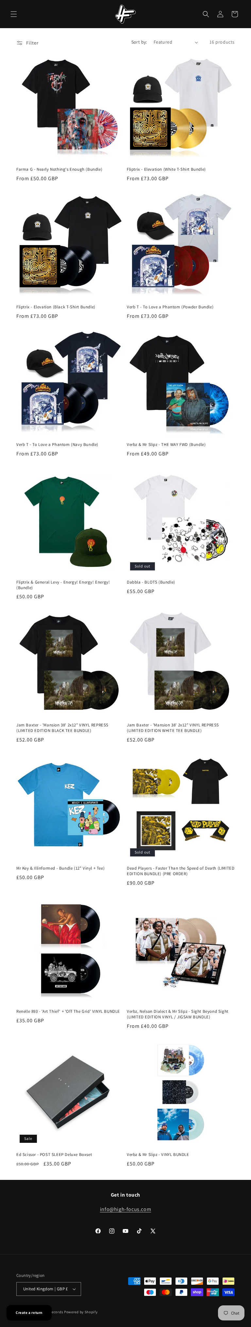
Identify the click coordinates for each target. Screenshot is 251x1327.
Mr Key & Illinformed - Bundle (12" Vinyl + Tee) (60, 868)
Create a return (29, 1312)
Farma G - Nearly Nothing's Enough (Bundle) (59, 169)
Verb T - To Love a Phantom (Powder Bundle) (170, 307)
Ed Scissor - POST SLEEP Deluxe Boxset (54, 1154)
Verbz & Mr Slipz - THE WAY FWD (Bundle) (166, 444)
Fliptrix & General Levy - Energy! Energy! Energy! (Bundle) (63, 585)
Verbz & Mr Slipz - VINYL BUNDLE (158, 1154)
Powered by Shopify (81, 1312)
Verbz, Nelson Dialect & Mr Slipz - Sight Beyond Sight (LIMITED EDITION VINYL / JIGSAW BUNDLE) (177, 1014)
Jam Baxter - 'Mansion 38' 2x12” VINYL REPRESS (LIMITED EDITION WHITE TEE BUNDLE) (173, 727)
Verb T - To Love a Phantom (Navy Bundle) (57, 444)
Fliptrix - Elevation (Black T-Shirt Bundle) (55, 307)
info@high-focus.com (125, 1209)
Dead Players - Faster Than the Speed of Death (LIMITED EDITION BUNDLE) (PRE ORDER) (180, 871)
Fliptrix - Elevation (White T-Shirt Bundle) (166, 169)
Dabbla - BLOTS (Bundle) (151, 582)
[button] (14, 14)
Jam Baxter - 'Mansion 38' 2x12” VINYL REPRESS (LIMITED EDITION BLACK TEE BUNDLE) (62, 727)
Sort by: (139, 42)
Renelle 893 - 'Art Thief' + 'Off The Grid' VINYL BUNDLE (68, 1011)
